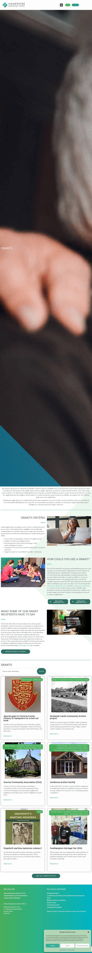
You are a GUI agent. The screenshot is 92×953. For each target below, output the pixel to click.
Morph (84, 911)
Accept (52, 946)
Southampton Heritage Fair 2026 (66, 848)
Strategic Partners (53, 893)
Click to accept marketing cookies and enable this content (69, 622)
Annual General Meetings (12, 898)
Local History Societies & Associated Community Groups (66, 895)
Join (67, 5)
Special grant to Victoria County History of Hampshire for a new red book (21, 718)
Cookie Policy (62, 949)
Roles (49, 898)
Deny (67, 946)
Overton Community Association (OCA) (23, 782)
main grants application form (57, 586)
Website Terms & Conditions (56, 900)
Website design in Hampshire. (56, 911)
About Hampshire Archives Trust (14, 893)
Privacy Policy (71, 949)
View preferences (82, 946)
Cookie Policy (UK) (53, 905)
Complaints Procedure (54, 907)
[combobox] (18, 671)
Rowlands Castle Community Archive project (68, 717)
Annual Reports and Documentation (15, 895)
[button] (88, 932)
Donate (75, 5)
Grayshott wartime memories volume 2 (23, 848)
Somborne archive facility (62, 782)
